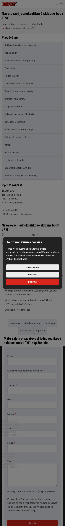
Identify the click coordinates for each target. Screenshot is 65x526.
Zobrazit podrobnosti (17, 259)
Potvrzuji (32, 282)
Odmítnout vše (32, 267)
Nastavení (32, 274)
